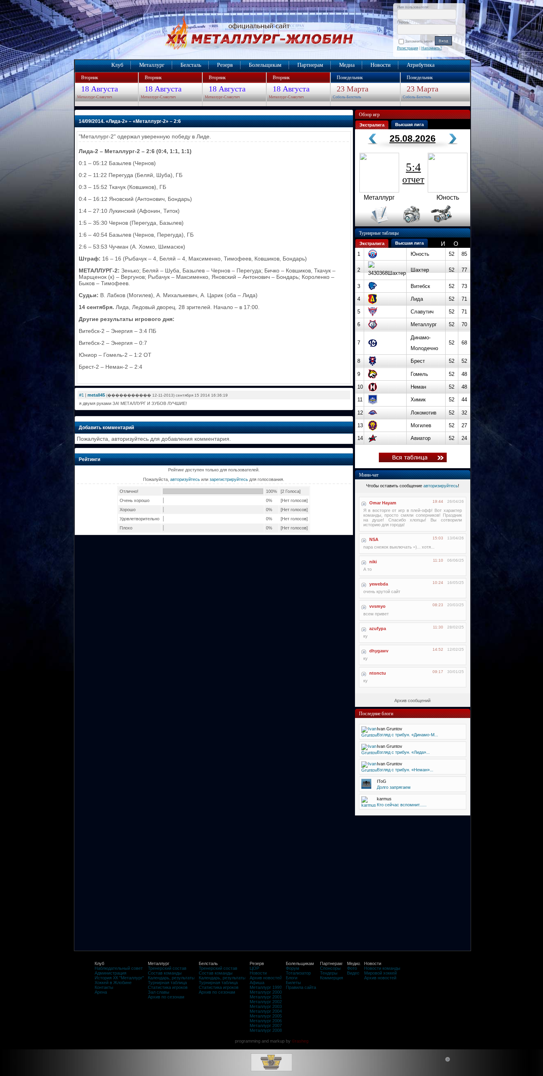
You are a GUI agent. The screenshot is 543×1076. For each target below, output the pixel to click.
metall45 (96, 395)
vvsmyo (377, 606)
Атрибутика (420, 65)
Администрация (110, 973)
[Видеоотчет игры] (448, 224)
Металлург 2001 (266, 996)
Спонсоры (330, 968)
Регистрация (407, 48)
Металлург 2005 (266, 1016)
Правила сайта (301, 987)
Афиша (257, 982)
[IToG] (366, 787)
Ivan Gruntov (389, 728)
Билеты (293, 982)
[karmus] (368, 805)
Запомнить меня (420, 41)
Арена (101, 992)
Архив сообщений (412, 700)
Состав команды (165, 973)
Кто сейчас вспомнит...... (402, 804)
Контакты (104, 987)
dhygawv (378, 650)
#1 (81, 395)
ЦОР (254, 968)
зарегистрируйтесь (228, 479)
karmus (384, 798)
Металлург (152, 65)
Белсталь (190, 65)
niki (373, 561)
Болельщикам (265, 65)
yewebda (378, 584)
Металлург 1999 (266, 987)
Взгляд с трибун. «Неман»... (405, 769)
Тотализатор (298, 973)
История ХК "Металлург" (119, 977)
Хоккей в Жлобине (113, 982)
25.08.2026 (413, 138)
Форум (292, 968)
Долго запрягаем (394, 787)
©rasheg (300, 1041)
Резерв (225, 65)
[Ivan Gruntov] (369, 735)
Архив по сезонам (166, 996)
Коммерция (331, 977)
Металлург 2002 (266, 1001)
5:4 (413, 173)
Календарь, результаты (171, 977)
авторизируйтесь (440, 485)
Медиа (347, 65)
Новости (380, 65)
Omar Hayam (382, 502)
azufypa (377, 628)
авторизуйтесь (185, 479)
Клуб (117, 65)
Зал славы (158, 992)
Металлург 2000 (266, 992)
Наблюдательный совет (119, 968)
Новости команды (382, 968)
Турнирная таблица (167, 982)
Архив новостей (266, 977)
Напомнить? (431, 48)
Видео (353, 973)
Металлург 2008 (266, 1030)
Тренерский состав (167, 968)
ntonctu (377, 673)
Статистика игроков (168, 987)
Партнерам (310, 65)
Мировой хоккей (380, 973)
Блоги (291, 977)
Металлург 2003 (266, 1006)
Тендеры (328, 973)
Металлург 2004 (266, 1011)
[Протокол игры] (374, 224)
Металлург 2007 (266, 1025)
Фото (352, 968)
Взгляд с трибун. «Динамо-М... (407, 734)
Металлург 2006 (266, 1020)
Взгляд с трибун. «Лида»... (403, 752)
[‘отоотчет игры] (410, 224)
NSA (373, 539)
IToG (381, 781)
